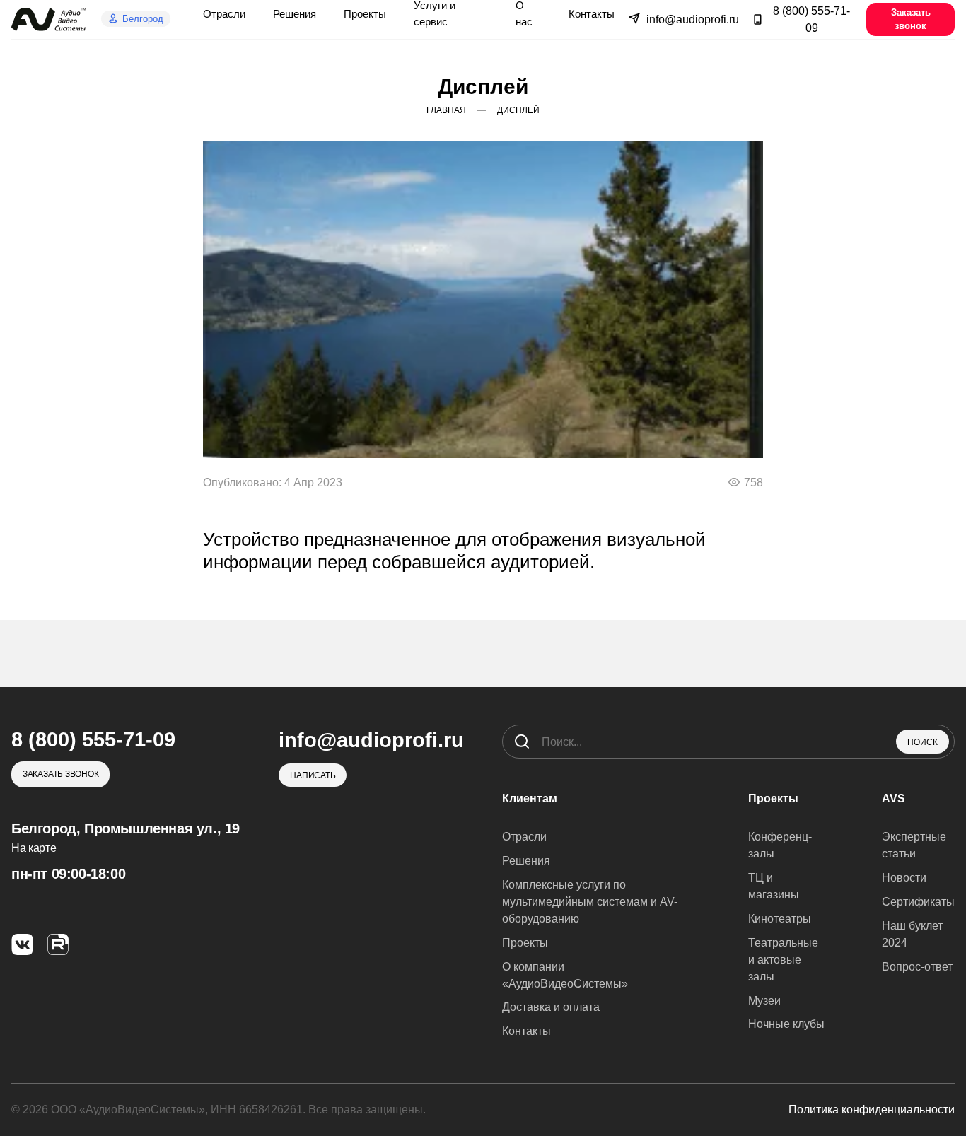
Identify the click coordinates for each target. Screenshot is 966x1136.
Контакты (526, 1031)
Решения (526, 861)
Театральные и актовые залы (783, 960)
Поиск (922, 742)
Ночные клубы (786, 1024)
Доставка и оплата (551, 1007)
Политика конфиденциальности (871, 1109)
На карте (33, 848)
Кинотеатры (779, 919)
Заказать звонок (911, 19)
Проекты (525, 943)
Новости (904, 878)
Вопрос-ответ (917, 967)
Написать (312, 775)
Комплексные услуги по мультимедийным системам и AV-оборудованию (589, 902)
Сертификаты (918, 902)
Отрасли (524, 837)
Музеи (764, 1001)
